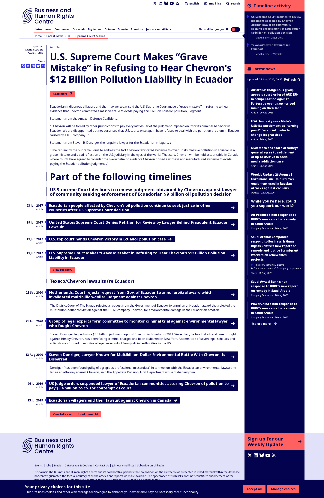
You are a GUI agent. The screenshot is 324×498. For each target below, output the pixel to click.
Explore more (261, 324)
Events (38, 465)
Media (58, 465)
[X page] (155, 3)
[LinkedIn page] (160, 3)
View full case (62, 414)
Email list (214, 3)
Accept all (254, 489)
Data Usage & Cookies (78, 465)
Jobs (48, 465)
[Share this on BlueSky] (38, 66)
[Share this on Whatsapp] (23, 66)
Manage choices (283, 489)
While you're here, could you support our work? (273, 203)
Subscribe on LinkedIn (150, 465)
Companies (62, 29)
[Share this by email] (43, 66)
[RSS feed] (177, 3)
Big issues (94, 29)
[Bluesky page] (166, 3)
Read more (60, 93)
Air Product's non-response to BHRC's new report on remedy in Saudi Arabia (273, 219)
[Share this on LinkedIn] (33, 66)
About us (137, 29)
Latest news (43, 29)
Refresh (290, 79)
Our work (79, 29)
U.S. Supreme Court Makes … (88, 36)
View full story (62, 269)
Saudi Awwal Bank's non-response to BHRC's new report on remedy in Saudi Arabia (274, 286)
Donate (123, 29)
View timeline (263, 37)
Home (38, 36)
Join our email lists (158, 29)
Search (235, 3)
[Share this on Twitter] (28, 66)
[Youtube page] (172, 3)
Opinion (109, 29)
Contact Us (102, 465)
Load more (85, 414)
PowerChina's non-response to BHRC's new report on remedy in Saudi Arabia (274, 308)
